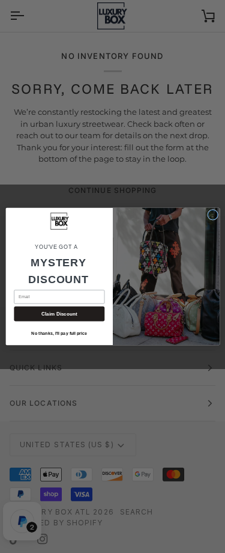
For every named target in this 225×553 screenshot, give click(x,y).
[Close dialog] (212, 214)
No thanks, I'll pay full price (59, 333)
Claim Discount (59, 313)
